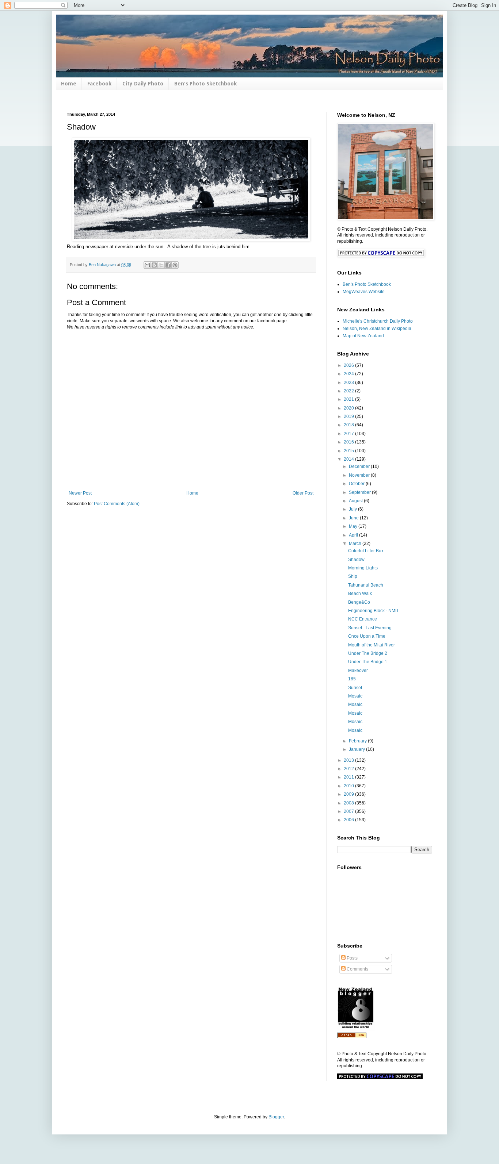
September (360, 492)
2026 (349, 365)
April (354, 535)
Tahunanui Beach (365, 585)
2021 (349, 399)
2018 (349, 424)
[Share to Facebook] (168, 265)
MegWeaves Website (364, 291)
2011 (349, 777)
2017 (349, 433)
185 (352, 678)
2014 (349, 459)
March (355, 543)
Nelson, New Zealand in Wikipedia (377, 328)
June (354, 517)
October (357, 483)
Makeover (358, 670)
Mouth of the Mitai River (371, 645)
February (358, 741)
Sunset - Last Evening (370, 627)
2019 (349, 416)
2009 (349, 794)
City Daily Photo (142, 84)
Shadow (356, 559)
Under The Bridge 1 (367, 661)
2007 (349, 811)
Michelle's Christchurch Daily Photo (378, 321)
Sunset (355, 687)
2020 (349, 408)
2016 (349, 442)
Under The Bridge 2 (367, 653)
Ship (352, 576)
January (357, 749)
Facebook (99, 84)
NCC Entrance (362, 619)
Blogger (276, 1116)
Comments (357, 969)
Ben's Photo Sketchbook (205, 84)
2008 (349, 803)
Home (68, 84)
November (360, 475)
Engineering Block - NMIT (373, 610)
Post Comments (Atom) (117, 503)
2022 (349, 390)
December (360, 466)
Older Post (303, 493)
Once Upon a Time (366, 636)
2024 (349, 373)
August (356, 500)
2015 (349, 450)
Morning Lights (363, 568)
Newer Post (80, 493)
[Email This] (147, 265)
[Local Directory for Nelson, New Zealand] (351, 1036)
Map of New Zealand (363, 335)
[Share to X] (161, 265)
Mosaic (355, 696)
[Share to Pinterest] (175, 265)
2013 (349, 760)
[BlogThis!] (154, 265)
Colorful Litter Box (366, 550)
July (353, 509)
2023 (349, 382)
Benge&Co (359, 602)
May (353, 526)
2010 (349, 785)
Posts (352, 958)
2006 (349, 819)
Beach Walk (360, 593)
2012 (349, 768)
